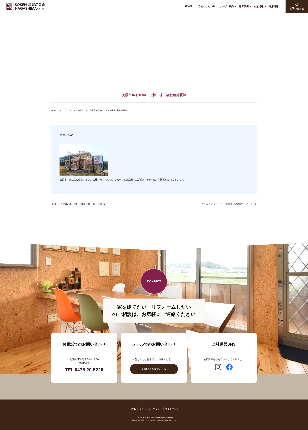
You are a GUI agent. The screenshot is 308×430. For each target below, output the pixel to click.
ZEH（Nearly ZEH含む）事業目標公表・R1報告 (79, 203)
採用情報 (273, 6)
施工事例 (244, 6)
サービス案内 (226, 6)
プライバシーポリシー (150, 408)
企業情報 (259, 6)
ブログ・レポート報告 (73, 110)
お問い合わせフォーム (154, 368)
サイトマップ (172, 408)
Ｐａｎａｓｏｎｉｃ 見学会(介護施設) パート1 (227, 203)
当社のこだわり (206, 6)
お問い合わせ (297, 8)
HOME (189, 6)
